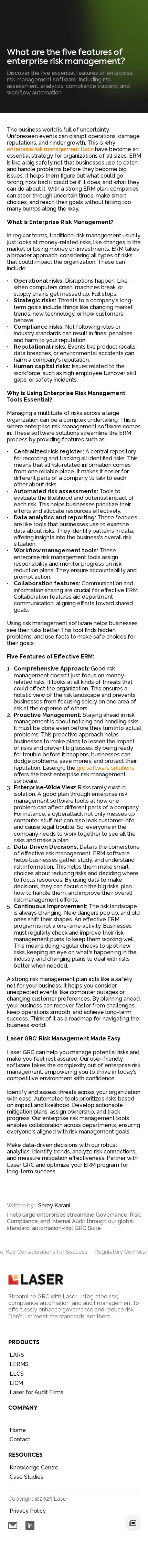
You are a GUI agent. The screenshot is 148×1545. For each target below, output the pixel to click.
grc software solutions (105, 768)
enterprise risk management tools (50, 149)
